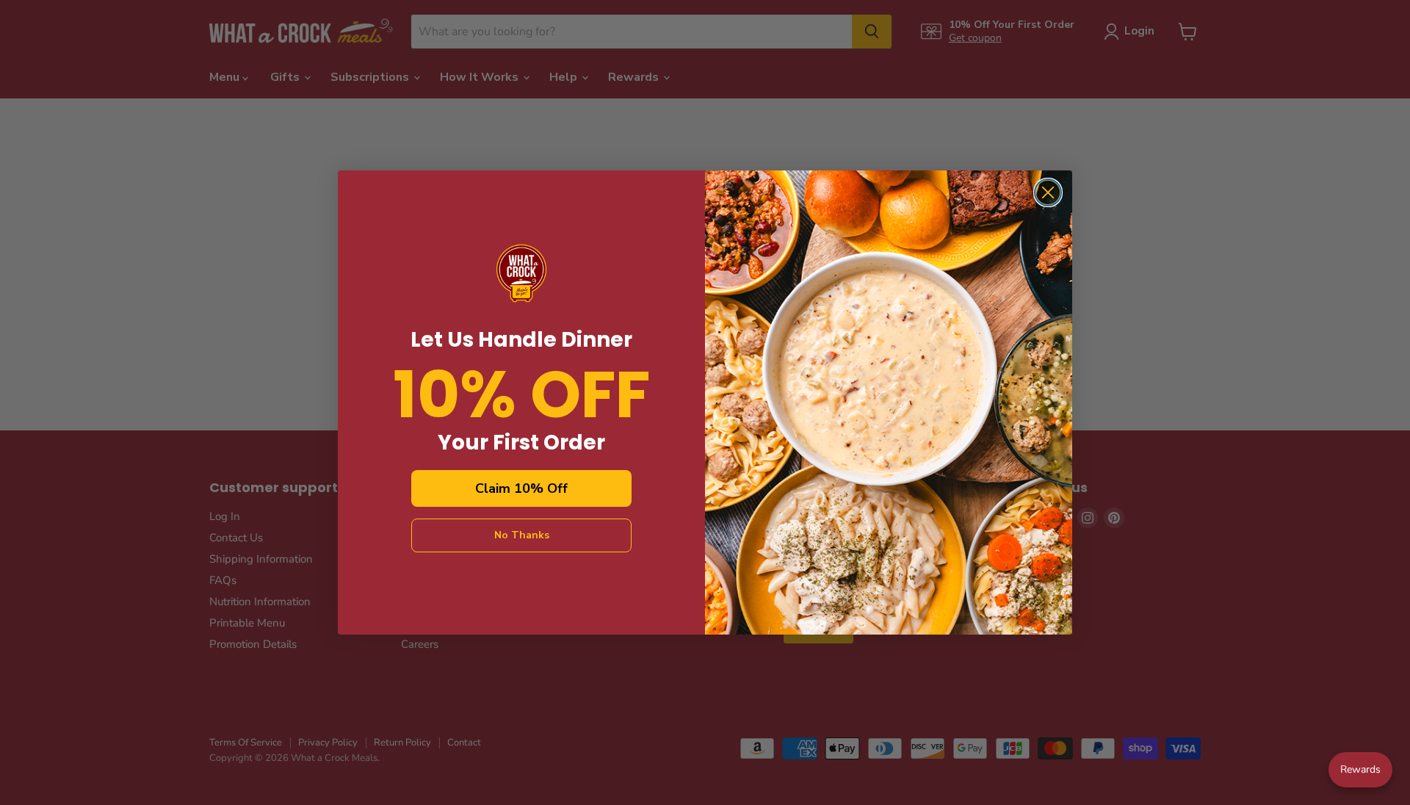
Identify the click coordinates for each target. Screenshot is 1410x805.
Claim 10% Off (521, 488)
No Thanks (521, 535)
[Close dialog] (1048, 192)
